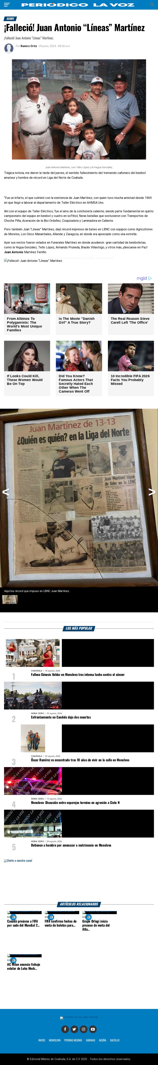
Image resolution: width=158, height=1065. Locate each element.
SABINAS (90, 1040)
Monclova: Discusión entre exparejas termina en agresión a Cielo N (75, 803)
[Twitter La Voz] (74, 1029)
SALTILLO (114, 1040)
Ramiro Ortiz (29, 46)
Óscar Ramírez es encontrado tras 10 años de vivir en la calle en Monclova (80, 760)
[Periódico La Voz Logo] (79, 4)
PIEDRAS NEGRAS (73, 1040)
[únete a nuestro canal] (79, 880)
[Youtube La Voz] (93, 1029)
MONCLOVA (55, 1040)
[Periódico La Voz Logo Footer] (79, 1018)
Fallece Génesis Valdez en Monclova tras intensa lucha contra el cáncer (77, 675)
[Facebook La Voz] (65, 1029)
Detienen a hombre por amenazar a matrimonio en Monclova (71, 845)
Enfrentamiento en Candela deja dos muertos (61, 717)
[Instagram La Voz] (83, 1029)
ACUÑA (102, 1040)
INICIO (41, 1040)
